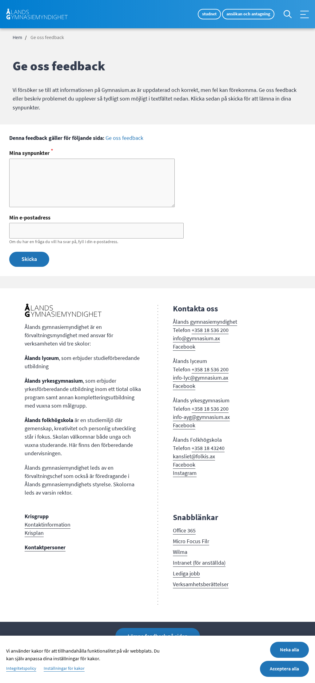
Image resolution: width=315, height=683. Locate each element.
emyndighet (223, 322)
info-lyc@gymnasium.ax (200, 377)
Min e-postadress (29, 217)
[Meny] (304, 14)
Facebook (184, 346)
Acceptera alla (284, 668)
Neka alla (289, 649)
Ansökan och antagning (248, 14)
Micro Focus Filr (191, 541)
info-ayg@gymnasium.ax (201, 417)
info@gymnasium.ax (196, 338)
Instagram (185, 473)
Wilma (180, 552)
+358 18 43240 (208, 448)
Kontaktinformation (47, 524)
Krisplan (34, 533)
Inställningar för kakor (64, 668)
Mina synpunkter (29, 153)
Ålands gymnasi (191, 322)
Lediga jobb (186, 573)
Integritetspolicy (21, 668)
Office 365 (184, 530)
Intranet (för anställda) (199, 563)
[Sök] (288, 14)
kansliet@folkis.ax (194, 456)
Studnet (209, 14)
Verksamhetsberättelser (201, 584)
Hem (17, 37)
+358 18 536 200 (210, 330)
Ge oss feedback (124, 138)
